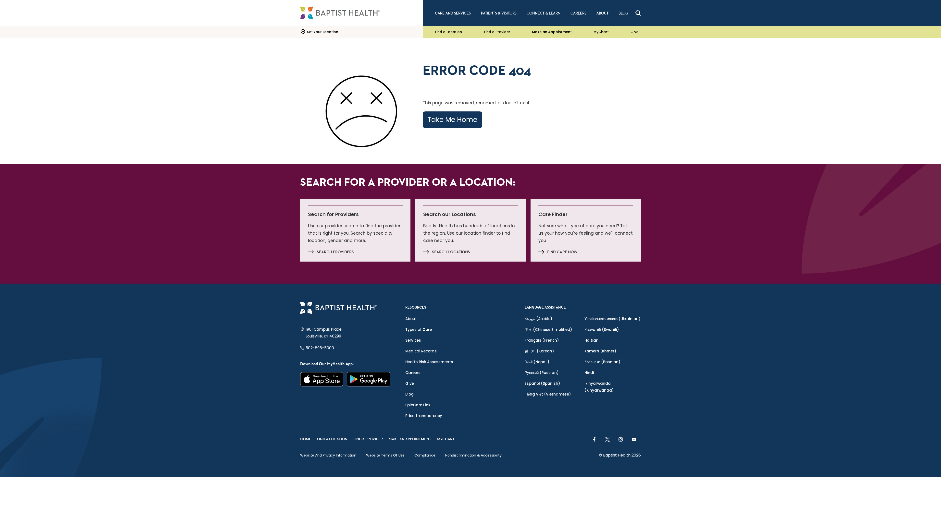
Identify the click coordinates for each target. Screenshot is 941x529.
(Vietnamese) (548, 394)
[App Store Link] (322, 379)
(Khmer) (600, 351)
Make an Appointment (552, 31)
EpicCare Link (417, 405)
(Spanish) (542, 383)
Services (413, 340)
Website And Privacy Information (328, 455)
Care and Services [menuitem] (453, 13)
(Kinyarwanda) (599, 387)
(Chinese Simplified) (548, 329)
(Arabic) (538, 318)
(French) (542, 340)
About (411, 318)
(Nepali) (537, 361)
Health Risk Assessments (429, 361)
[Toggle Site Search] (638, 13)
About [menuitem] (602, 13)
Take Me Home (452, 119)
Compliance (424, 455)
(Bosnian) (602, 361)
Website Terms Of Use (385, 455)
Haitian (591, 340)
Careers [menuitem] (578, 13)
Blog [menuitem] (623, 13)
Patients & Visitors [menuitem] (499, 13)
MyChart (601, 31)
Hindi (589, 372)
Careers (413, 372)
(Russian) (542, 372)
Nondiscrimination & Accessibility (473, 455)
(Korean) (539, 351)
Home (305, 439)
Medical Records (421, 351)
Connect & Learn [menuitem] (543, 13)
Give (634, 31)
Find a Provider (497, 31)
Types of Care (418, 329)
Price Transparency (423, 415)
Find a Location (448, 31)
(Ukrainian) (612, 318)
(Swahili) (601, 329)
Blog (409, 394)
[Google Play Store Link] (368, 379)
